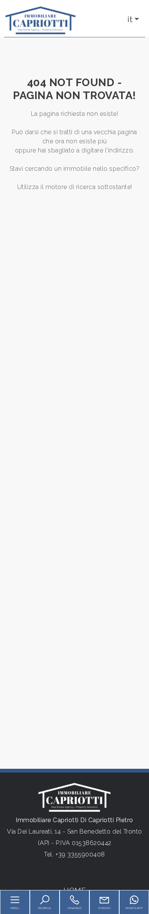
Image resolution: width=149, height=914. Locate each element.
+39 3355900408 (80, 854)
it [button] (130, 19)
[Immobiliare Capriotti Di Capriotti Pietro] (40, 20)
